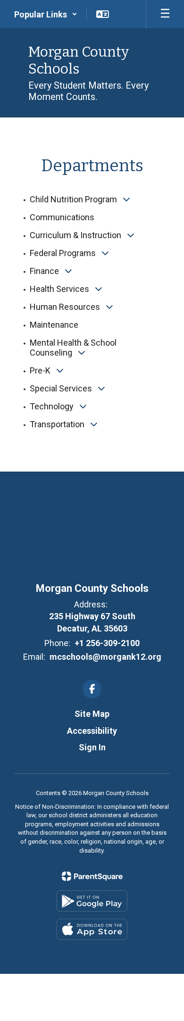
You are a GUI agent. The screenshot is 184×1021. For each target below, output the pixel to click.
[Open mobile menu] (165, 14)
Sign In (92, 747)
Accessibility (92, 731)
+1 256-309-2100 (107, 643)
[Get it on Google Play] (92, 901)
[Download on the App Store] (92, 929)
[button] (46, 14)
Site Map (92, 714)
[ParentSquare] (92, 876)
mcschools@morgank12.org (105, 657)
